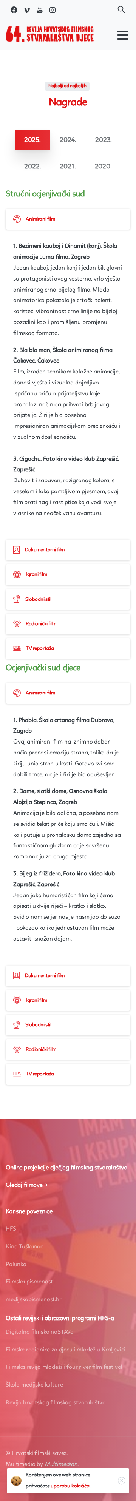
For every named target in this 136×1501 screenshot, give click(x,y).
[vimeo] (26, 10)
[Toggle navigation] (122, 35)
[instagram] (52, 10)
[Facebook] (14, 10)
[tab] (32, 140)
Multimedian (61, 1464)
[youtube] (39, 10)
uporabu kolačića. (70, 1486)
